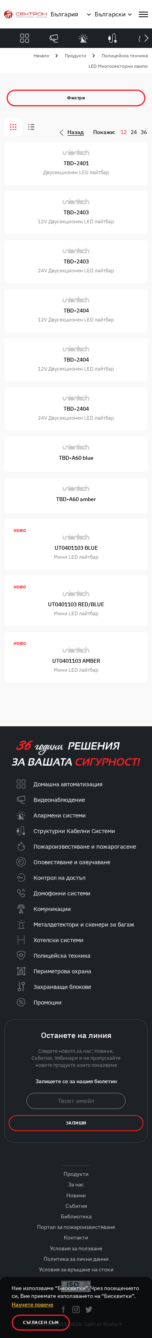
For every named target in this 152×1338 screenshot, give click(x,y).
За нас (76, 1184)
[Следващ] (146, 38)
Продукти (75, 55)
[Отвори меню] (143, 14)
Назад (75, 132)
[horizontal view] (31, 127)
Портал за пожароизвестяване (76, 1226)
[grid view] (13, 127)
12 (123, 132)
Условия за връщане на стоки (76, 1269)
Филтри (76, 98)
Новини (76, 1195)
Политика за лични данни (76, 1258)
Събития (76, 1205)
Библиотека (76, 1216)
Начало (41, 55)
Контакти (76, 1237)
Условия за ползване (76, 1248)
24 (134, 132)
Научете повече (32, 1304)
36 (144, 132)
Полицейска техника (125, 55)
